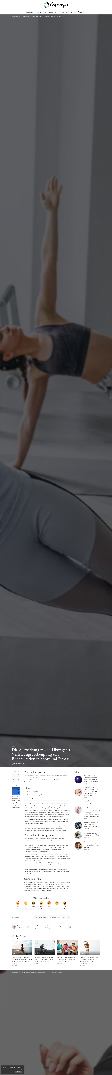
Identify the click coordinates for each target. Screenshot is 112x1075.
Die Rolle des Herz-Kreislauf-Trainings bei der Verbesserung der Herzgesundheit (66, 959)
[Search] (99, 12)
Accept (18, 1071)
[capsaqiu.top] (56, 5)
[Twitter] (18, 775)
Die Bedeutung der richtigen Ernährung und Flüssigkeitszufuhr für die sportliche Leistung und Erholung (22, 960)
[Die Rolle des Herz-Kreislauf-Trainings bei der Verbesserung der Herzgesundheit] (67, 947)
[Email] (18, 779)
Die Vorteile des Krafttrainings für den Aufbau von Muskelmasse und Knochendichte (16, 802)
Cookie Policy (19, 1069)
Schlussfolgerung (31, 798)
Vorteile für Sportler (32, 792)
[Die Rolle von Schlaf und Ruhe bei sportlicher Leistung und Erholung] (78, 825)
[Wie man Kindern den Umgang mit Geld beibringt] (78, 835)
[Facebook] (14, 775)
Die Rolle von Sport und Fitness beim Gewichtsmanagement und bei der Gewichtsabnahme (44, 959)
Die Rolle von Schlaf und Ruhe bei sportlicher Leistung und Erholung (91, 824)
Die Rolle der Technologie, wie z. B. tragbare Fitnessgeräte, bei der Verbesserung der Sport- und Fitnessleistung (90, 960)
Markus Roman (17, 763)
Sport (13, 746)
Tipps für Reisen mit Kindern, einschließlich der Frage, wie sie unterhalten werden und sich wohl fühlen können (91, 791)
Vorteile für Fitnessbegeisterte (35, 795)
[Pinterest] (14, 779)
